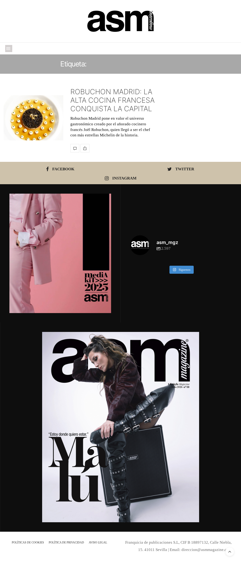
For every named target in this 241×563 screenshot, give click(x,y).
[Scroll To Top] (229, 551)
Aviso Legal (98, 542)
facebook (63, 169)
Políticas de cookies (28, 542)
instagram (124, 178)
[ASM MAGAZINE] (120, 21)
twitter (184, 169)
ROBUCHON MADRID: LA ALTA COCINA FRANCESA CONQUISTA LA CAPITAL (112, 100)
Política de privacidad (66, 542)
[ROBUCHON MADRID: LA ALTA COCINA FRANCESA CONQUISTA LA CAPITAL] (33, 118)
